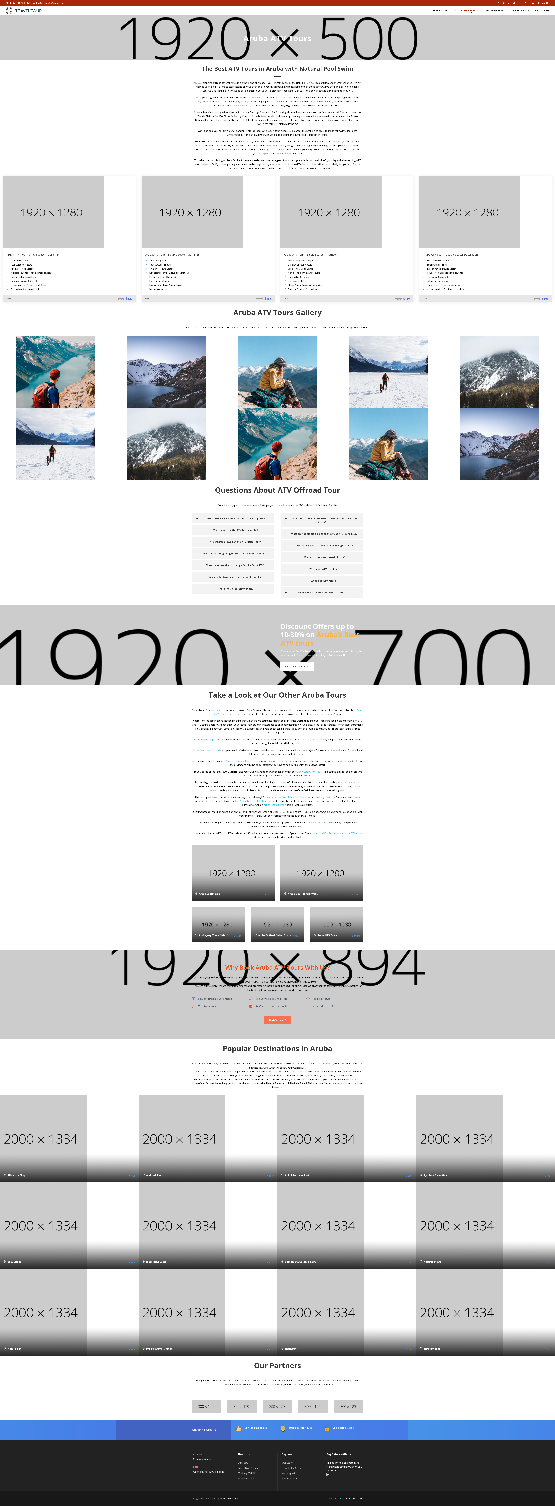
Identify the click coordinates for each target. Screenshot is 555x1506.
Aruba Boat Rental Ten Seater (290, 797)
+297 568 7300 (17, 3)
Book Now (519, 10)
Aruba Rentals (495, 10)
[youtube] (509, 3)
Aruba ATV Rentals (352, 833)
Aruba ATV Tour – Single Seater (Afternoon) (311, 254)
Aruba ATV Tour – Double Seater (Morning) (172, 254)
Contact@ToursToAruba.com (47, 3)
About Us (451, 10)
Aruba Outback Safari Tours (241, 761)
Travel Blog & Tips (248, 1468)
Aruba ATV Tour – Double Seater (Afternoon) (450, 254)
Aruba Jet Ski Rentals (275, 805)
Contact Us (541, 10)
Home (436, 10)
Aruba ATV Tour (301, 651)
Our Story (243, 1462)
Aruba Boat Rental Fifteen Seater (258, 801)
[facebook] (494, 3)
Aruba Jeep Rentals (315, 822)
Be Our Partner (246, 1478)
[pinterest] (498, 3)
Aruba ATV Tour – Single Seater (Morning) (33, 254)
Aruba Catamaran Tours (309, 771)
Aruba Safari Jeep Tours (206, 750)
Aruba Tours (469, 10)
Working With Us (247, 1473)
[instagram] (514, 3)
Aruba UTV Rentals (326, 833)
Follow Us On (336, 1498)
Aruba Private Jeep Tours (207, 739)
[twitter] (503, 3)
